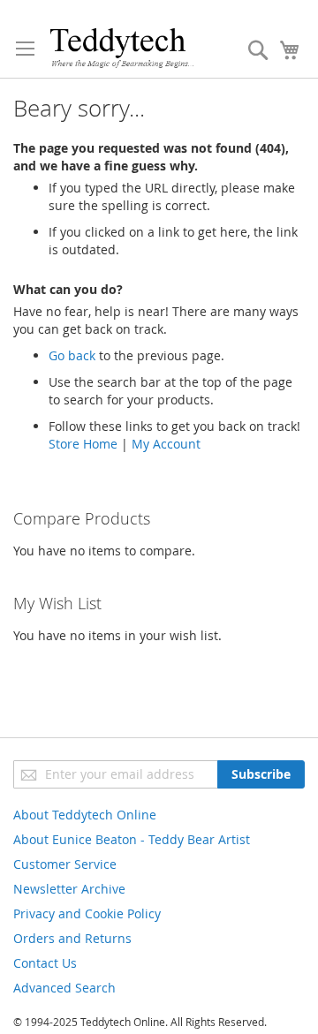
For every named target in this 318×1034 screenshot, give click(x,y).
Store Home (83, 443)
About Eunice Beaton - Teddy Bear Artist (131, 839)
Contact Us (45, 963)
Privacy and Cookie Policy (87, 913)
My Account (166, 443)
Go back (72, 355)
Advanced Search (64, 987)
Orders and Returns (72, 938)
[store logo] (121, 47)
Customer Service (65, 864)
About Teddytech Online (84, 814)
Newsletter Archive (69, 888)
